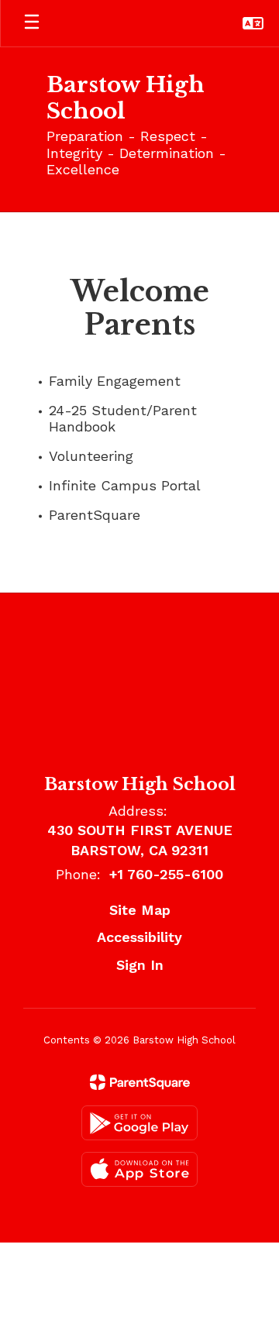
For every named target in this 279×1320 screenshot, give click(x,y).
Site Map (139, 910)
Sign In (140, 965)
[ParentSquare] (140, 1082)
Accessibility (139, 937)
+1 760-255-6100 (166, 874)
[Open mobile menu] (32, 23)
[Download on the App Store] (139, 1169)
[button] (253, 23)
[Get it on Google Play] (139, 1122)
